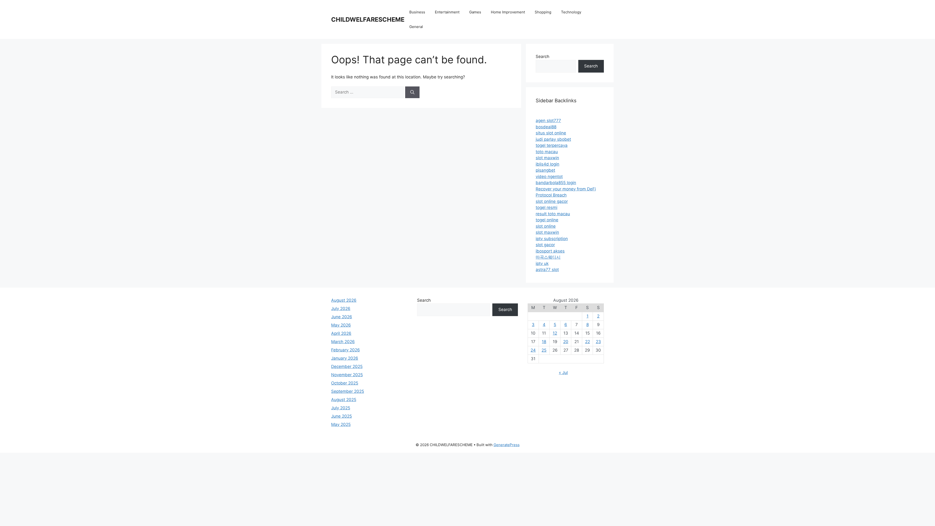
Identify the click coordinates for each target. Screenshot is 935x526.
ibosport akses (550, 251)
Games (475, 12)
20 (565, 341)
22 (587, 341)
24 (533, 350)
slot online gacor (552, 201)
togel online (547, 219)
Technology (571, 12)
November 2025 (347, 374)
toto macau (547, 151)
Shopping (543, 12)
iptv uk (542, 263)
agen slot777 (548, 120)
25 (544, 350)
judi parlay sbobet (553, 139)
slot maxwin (547, 157)
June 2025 (341, 416)
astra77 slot (547, 269)
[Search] (412, 92)
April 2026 (341, 333)
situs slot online (551, 133)
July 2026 (340, 308)
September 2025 (347, 391)
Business (417, 12)
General (416, 26)
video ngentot (549, 176)
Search (542, 56)
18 (544, 341)
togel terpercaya (552, 145)
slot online (546, 226)
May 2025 (341, 424)
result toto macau (553, 213)
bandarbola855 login (556, 182)
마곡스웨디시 (548, 257)
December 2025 (347, 366)
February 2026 (345, 350)
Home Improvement (508, 12)
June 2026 (341, 316)
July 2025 (340, 407)
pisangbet (545, 170)
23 (598, 341)
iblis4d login (547, 164)
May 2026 (341, 325)
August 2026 (343, 300)
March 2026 (343, 341)
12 (555, 333)
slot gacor (545, 244)
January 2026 (344, 358)
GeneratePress (507, 444)
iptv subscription (552, 238)
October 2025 (344, 383)
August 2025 (343, 399)
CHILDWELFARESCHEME (367, 19)
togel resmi (546, 207)
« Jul (563, 372)
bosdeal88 (546, 126)
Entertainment (447, 12)
